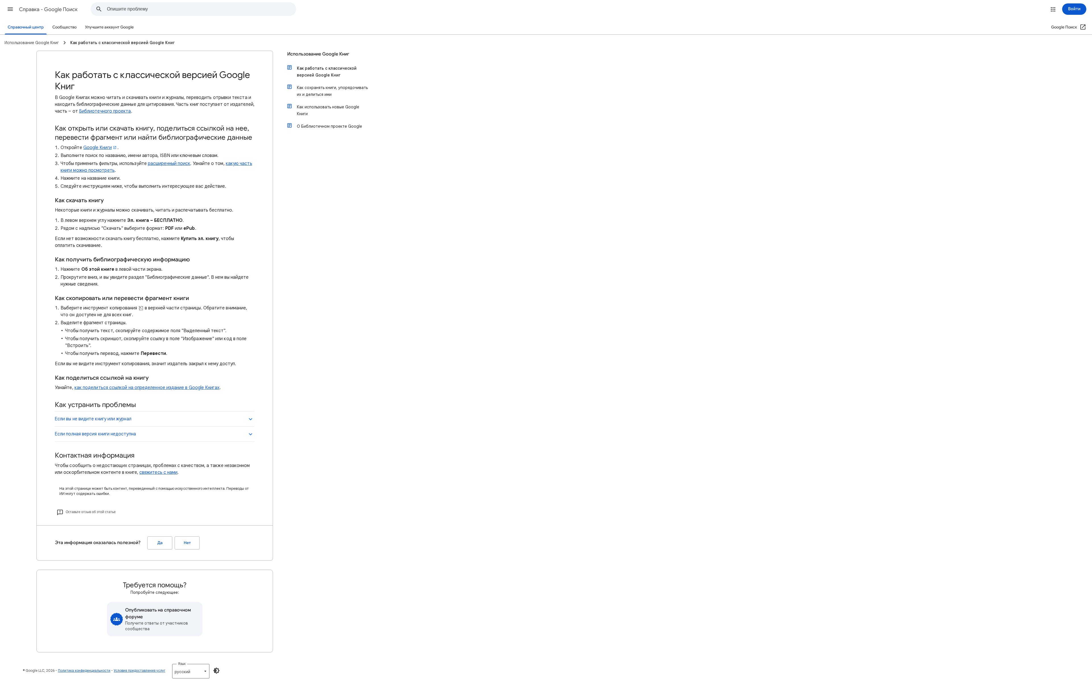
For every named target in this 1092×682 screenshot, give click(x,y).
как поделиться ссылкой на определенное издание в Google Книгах (147, 387)
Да (160, 542)
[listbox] (191, 671)
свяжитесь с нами (158, 472)
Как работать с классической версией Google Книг (327, 72)
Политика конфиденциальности (84, 670)
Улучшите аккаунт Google (109, 27)
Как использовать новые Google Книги (328, 110)
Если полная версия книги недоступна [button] (95, 434)
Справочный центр (26, 27)
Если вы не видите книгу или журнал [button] (93, 419)
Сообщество (64, 27)
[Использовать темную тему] (216, 670)
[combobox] (201, 9)
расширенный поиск (169, 163)
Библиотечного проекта (105, 111)
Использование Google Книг (318, 54)
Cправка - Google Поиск (48, 9)
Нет (187, 542)
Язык (182, 664)
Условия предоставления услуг (139, 670)
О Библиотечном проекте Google (329, 126)
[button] (10, 9)
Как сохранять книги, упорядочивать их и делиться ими (332, 91)
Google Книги (97, 147)
